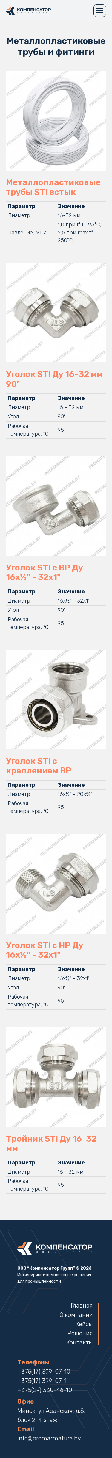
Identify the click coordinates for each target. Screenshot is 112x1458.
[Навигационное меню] (99, 10)
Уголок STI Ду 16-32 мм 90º (54, 379)
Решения (80, 1333)
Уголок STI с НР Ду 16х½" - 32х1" (44, 950)
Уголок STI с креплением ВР (38, 766)
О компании (76, 1314)
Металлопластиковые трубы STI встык (53, 187)
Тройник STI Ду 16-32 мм (51, 1143)
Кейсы (84, 1324)
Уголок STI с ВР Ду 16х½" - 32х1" (44, 572)
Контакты (79, 1342)
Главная (82, 1305)
